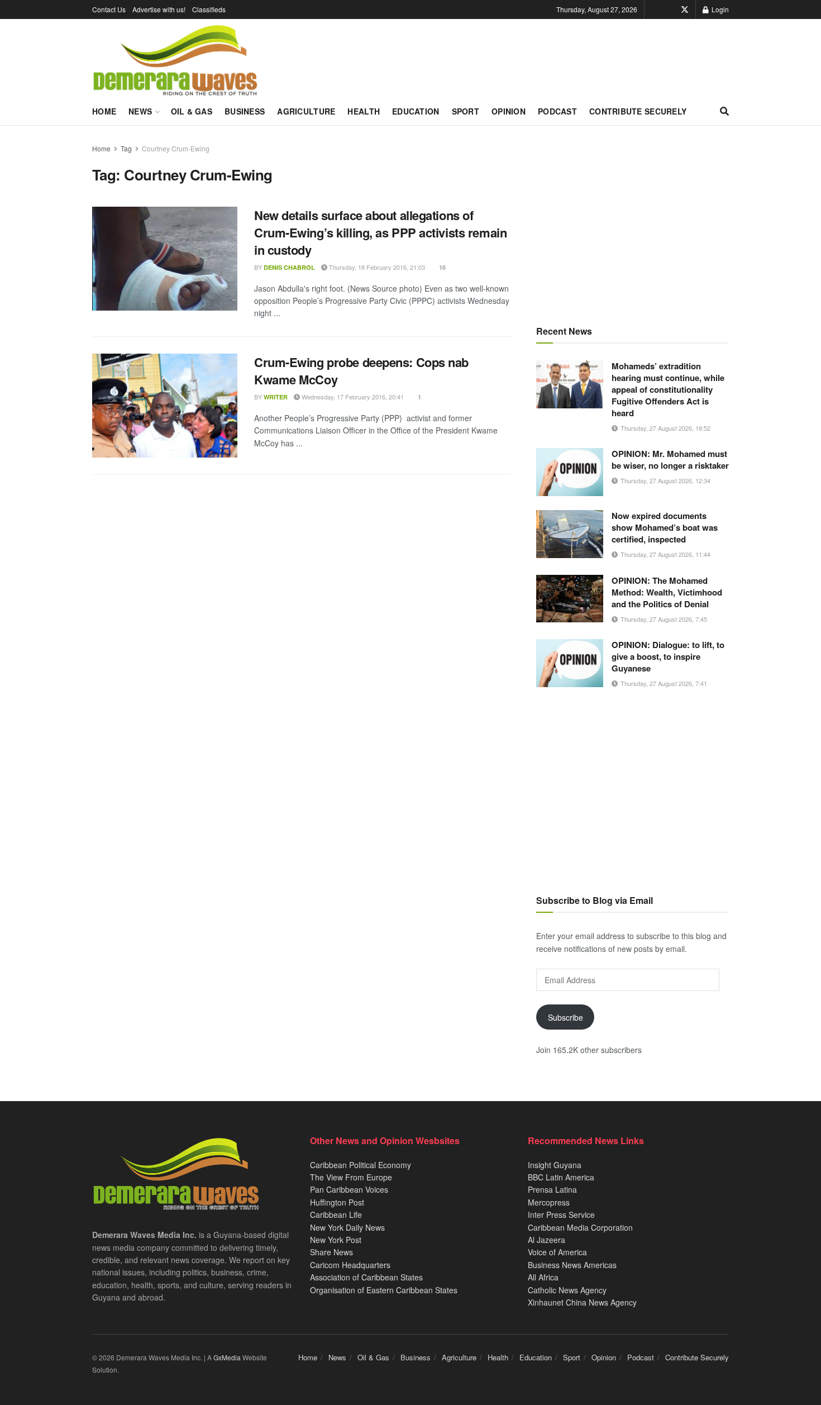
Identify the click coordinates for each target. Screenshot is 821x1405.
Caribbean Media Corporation (580, 1227)
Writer (276, 397)
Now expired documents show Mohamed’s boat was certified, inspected (665, 527)
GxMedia (227, 1357)
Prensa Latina (552, 1189)
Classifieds (209, 9)
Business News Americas (572, 1264)
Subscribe (565, 1017)
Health (363, 111)
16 (441, 267)
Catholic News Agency (567, 1290)
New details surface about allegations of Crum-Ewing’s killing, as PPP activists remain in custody (380, 232)
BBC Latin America (561, 1177)
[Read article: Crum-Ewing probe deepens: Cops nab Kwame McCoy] (164, 406)
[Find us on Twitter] (685, 9)
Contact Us (109, 9)
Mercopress (549, 1202)
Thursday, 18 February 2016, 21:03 (376, 267)
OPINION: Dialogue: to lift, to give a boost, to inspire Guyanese (668, 656)
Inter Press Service (561, 1214)
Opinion (508, 111)
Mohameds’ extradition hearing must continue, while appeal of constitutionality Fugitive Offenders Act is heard (668, 389)
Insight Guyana (554, 1164)
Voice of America (557, 1252)
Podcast (557, 111)
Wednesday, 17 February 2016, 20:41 (352, 396)
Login (719, 9)
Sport (465, 111)
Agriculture (306, 111)
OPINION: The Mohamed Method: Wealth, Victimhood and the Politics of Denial (667, 592)
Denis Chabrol (289, 267)
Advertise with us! (158, 9)
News (140, 111)
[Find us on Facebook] (669, 9)
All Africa (543, 1277)
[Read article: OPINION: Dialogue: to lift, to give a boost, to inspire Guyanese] (569, 663)
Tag (126, 148)
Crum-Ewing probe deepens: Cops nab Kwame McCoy (361, 370)
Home (104, 111)
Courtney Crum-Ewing (175, 148)
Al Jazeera (546, 1239)
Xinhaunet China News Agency (582, 1302)
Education (416, 111)
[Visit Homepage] (175, 61)
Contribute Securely (637, 111)
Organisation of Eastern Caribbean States (383, 1290)
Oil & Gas (192, 111)
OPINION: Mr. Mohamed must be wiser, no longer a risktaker (670, 459)
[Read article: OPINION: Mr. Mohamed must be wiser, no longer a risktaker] (569, 472)
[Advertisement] (632, 220)
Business (245, 111)
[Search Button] (724, 111)
